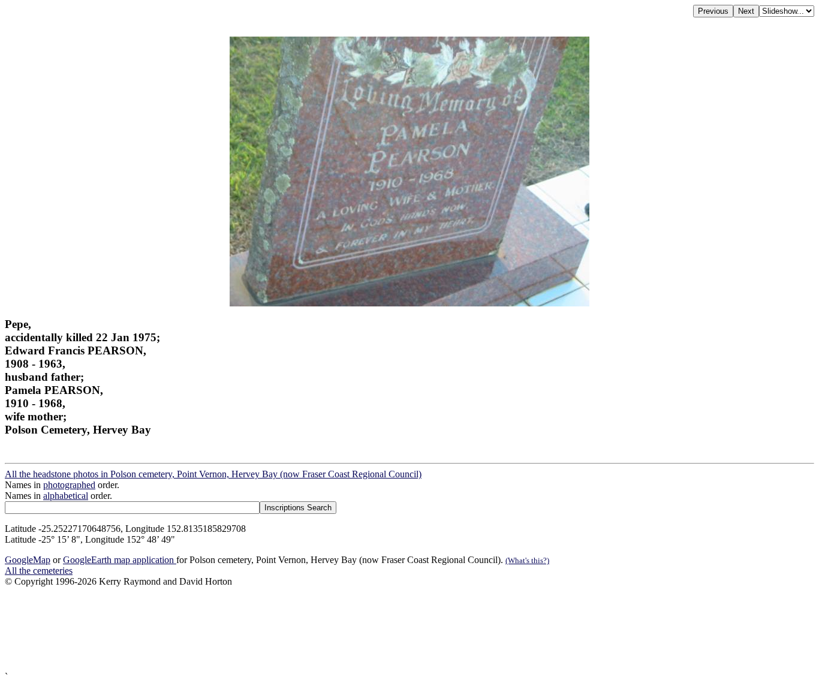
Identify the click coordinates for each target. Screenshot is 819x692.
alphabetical (65, 496)
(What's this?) (527, 560)
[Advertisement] (364, 629)
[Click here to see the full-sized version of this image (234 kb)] (409, 303)
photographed (69, 485)
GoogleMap (27, 560)
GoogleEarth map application (119, 560)
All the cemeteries (39, 570)
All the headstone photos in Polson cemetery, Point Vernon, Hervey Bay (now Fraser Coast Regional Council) (213, 474)
